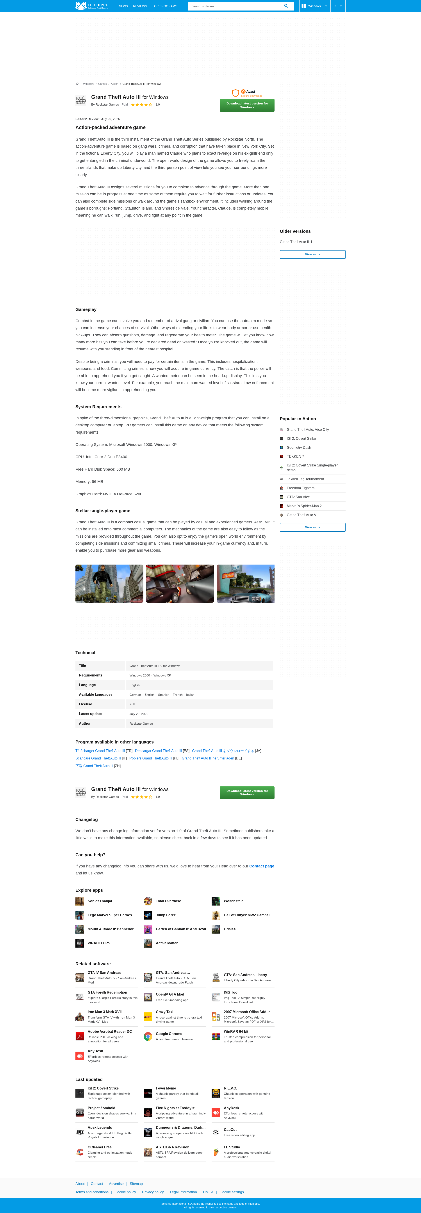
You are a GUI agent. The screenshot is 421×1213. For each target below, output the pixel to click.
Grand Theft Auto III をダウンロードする (223, 751)
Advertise (116, 1184)
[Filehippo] (91, 6)
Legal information (183, 1192)
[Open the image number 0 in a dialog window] (109, 584)
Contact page (261, 866)
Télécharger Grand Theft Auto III (100, 751)
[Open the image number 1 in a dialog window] (180, 584)
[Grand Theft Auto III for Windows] (80, 100)
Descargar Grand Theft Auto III (158, 751)
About (80, 1184)
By (105, 104)
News (123, 6)
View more (312, 254)
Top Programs (164, 6)
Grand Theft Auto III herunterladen (208, 758)
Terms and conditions (92, 1192)
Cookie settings (232, 1192)
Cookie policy (125, 1192)
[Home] (77, 84)
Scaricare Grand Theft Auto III (98, 758)
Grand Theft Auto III (130, 97)
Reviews (140, 6)
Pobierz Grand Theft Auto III (150, 758)
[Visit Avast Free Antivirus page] (247, 93)
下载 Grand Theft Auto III (94, 766)
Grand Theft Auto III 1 (296, 242)
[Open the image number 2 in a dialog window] (251, 584)
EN (334, 6)
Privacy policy (153, 1192)
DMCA (208, 1192)
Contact (97, 1184)
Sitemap (136, 1184)
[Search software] (286, 6)
